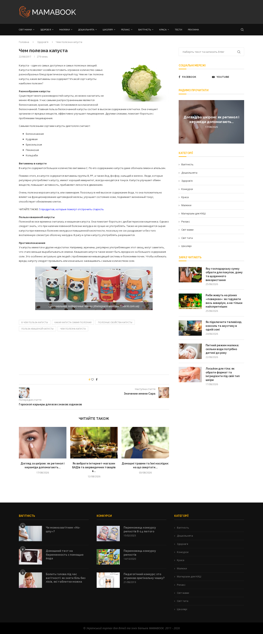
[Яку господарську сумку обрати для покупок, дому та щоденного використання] (190, 274)
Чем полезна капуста (73, 328)
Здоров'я (42, 42)
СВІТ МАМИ (25, 29)
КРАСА (163, 29)
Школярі (186, 246)
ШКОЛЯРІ (108, 29)
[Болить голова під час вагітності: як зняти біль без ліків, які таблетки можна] (30, 580)
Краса (185, 197)
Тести (178, 29)
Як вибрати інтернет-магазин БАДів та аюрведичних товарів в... (94, 467)
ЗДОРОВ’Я (45, 29)
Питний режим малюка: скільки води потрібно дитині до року (222, 349)
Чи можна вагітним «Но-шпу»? (63, 529)
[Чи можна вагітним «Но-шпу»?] (30, 533)
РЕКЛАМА (193, 29)
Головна (24, 42)
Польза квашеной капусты (37, 328)
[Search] (242, 29)
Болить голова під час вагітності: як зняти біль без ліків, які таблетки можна (65, 578)
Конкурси (187, 189)
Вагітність (187, 164)
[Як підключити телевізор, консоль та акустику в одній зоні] (190, 328)
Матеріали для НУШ (193, 213)
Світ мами (187, 229)
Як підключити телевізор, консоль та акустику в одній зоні (224, 325)
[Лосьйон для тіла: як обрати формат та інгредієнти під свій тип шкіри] (190, 374)
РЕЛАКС (125, 29)
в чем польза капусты (34, 322)
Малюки (186, 205)
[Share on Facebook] (96, 379)
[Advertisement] (170, 11)
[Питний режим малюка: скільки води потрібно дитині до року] (190, 351)
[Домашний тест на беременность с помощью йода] (30, 557)
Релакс (185, 221)
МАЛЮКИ (64, 29)
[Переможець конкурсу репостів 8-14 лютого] (108, 533)
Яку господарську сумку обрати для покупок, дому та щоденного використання (224, 274)
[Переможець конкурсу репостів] (108, 557)
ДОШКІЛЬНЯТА (86, 29)
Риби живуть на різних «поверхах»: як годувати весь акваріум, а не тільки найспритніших (224, 301)
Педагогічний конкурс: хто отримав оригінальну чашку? (144, 576)
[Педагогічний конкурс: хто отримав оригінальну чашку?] (108, 580)
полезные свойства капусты (115, 322)
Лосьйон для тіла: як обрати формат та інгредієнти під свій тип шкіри (223, 374)
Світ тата (187, 238)
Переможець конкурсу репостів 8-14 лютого (140, 529)
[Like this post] (92, 379)
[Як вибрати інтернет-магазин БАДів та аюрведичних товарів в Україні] (94, 442)
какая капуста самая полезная (72, 322)
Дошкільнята (189, 172)
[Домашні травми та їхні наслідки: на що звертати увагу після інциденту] (145, 442)
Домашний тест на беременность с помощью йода (65, 554)
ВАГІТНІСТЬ (144, 29)
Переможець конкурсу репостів (140, 552)
